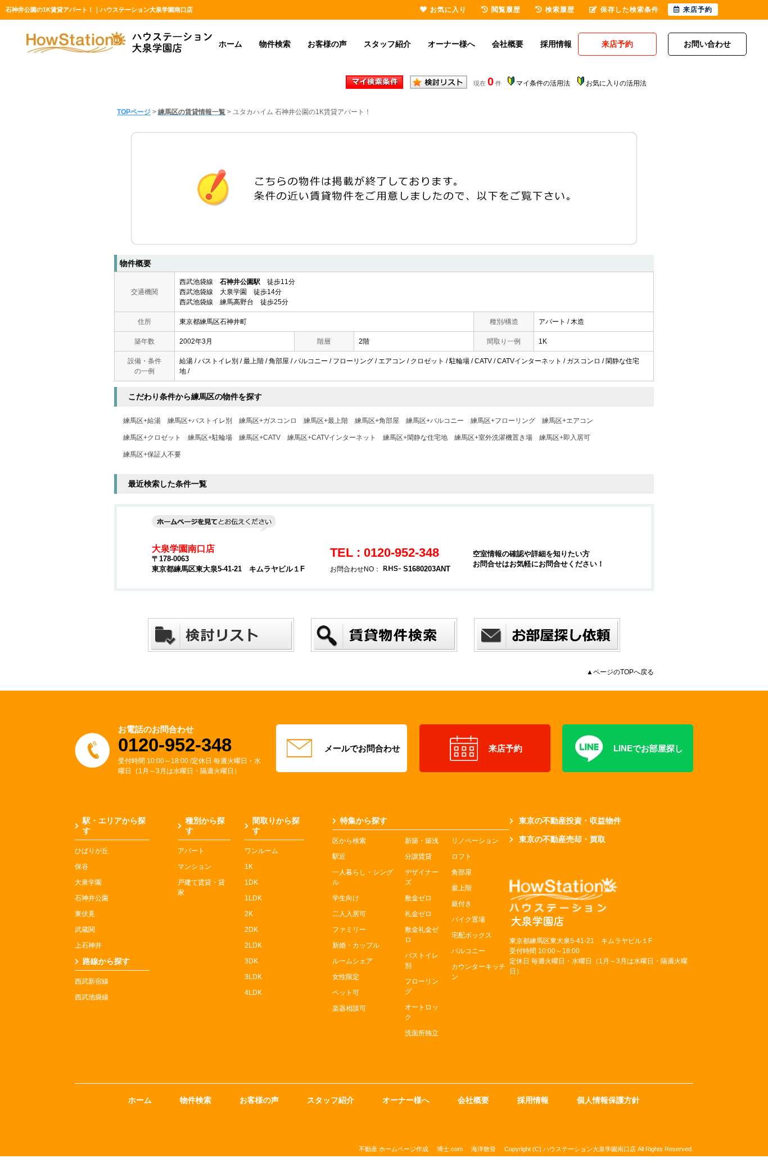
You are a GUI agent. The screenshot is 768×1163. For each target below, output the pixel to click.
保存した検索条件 (629, 9)
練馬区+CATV (260, 437)
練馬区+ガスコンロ (268, 421)
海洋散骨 (483, 1149)
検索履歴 (560, 9)
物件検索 (275, 43)
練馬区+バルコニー (435, 421)
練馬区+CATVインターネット (331, 437)
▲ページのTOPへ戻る (620, 672)
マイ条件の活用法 (543, 83)
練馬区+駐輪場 (210, 437)
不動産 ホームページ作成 (393, 1149)
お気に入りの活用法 (616, 83)
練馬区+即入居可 (564, 437)
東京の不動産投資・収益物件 (570, 820)
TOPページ (134, 112)
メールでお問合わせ (362, 748)
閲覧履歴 (506, 9)
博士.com (450, 1149)
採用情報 (556, 43)
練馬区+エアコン (567, 421)
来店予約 (505, 748)
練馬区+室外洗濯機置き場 (493, 437)
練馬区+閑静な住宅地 (415, 437)
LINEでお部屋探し (648, 748)
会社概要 (507, 43)
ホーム (230, 43)
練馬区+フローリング (503, 421)
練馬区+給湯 (142, 421)
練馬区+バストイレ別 (200, 421)
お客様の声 (327, 43)
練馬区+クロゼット (152, 437)
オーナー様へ (451, 43)
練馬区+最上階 (326, 421)
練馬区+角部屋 (377, 421)
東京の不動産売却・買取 (562, 839)
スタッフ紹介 (387, 43)
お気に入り (448, 9)
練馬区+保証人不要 (152, 454)
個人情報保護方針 (608, 1100)
